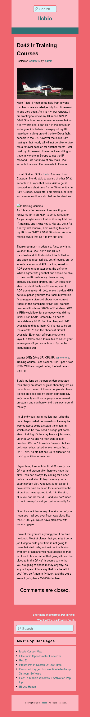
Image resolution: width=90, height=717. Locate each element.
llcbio (45, 18)
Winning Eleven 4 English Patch (56, 620)
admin (48, 61)
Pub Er (23, 660)
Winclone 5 (62, 357)
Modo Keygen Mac (30, 651)
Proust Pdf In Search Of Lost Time (40, 665)
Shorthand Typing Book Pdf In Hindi (54, 614)
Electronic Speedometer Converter (40, 656)
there (46, 174)
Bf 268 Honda (27, 686)
